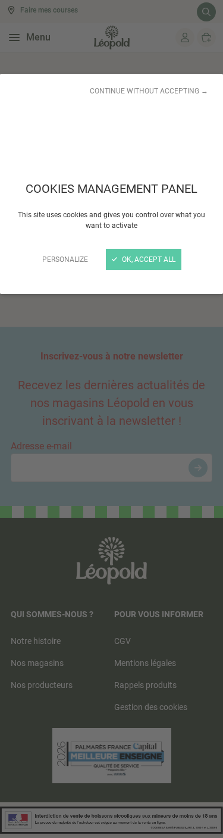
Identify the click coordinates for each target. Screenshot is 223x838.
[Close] (111, 419)
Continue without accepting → (149, 91)
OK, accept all (147, 259)
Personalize (65, 259)
